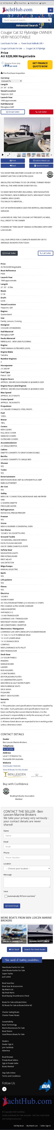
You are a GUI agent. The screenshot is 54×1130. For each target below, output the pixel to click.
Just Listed (6, 977)
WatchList (34, 3)
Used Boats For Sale (9, 43)
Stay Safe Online (8, 1073)
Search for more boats (34, 949)
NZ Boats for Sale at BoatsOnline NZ (17, 1005)
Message (8, 874)
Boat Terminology (9, 1025)
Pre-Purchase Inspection (14, 73)
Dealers (5, 1041)
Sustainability (7, 1021)
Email (6, 841)
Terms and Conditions (11, 1076)
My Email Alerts (8, 992)
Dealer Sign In (7, 1044)
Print (14, 160)
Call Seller (42, 111)
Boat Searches (8, 983)
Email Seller (13, 111)
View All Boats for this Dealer (15, 769)
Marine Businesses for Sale (13, 1028)
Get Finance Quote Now (40, 65)
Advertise (6, 1050)
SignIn (40, 3)
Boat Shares (7, 1031)
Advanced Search (27, 25)
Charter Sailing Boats (10, 1012)
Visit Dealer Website (11, 766)
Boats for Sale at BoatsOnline (14, 1002)
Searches (21, 3)
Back (14, 165)
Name (6, 830)
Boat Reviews (7, 1057)
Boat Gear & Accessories (12, 986)
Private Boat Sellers (10, 1060)
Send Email (12, 905)
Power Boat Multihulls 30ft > (32, 43)
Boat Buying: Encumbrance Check (15, 996)
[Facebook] (4, 1089)
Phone (6, 852)
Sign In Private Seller (10, 1063)
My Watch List (7, 989)
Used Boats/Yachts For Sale (13, 970)
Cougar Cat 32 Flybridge (35, 48)
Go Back (15, 949)
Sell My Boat (7, 3)
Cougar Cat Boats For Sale (11, 48)
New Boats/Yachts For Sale (13, 967)
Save (6, 891)
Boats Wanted (8, 1066)
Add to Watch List (42, 160)
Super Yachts (7, 973)
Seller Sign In (45, 1126)
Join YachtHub (7, 1047)
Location (7, 863)
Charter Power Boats (10, 1015)
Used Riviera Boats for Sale (13, 1034)
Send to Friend (42, 165)
